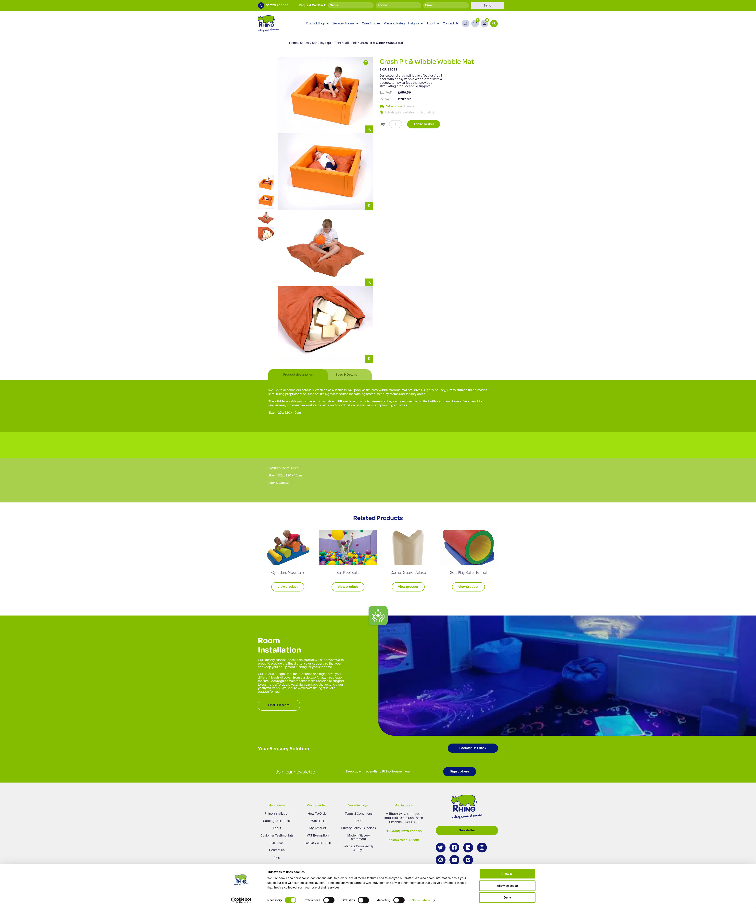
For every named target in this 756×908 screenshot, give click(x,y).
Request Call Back (472, 748)
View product (287, 587)
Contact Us (450, 23)
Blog (276, 857)
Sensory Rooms (343, 23)
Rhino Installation (276, 813)
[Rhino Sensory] (268, 23)
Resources (277, 843)
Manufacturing (394, 23)
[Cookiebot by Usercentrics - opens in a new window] (241, 900)
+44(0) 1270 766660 (406, 831)
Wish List (317, 821)
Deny (507, 897)
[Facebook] (454, 847)
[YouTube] (454, 860)
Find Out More (279, 705)
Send (487, 5)
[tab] (298, 374)
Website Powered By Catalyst (358, 848)
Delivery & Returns (318, 843)
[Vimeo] (468, 860)
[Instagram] (482, 847)
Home (293, 43)
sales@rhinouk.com (404, 840)
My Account (317, 828)
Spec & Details (346, 374)
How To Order (318, 813)
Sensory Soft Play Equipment (320, 43)
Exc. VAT (386, 92)
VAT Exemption (318, 835)
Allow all (507, 873)
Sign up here (459, 771)
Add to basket (423, 124)
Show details (421, 900)
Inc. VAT (385, 99)
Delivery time (394, 106)
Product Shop (315, 23)
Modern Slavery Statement (358, 837)
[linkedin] (468, 847)
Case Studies (371, 23)
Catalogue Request (277, 821)
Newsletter (467, 830)
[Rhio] (466, 808)
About (431, 23)
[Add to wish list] (365, 62)
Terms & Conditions (358, 813)
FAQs (358, 821)
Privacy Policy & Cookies (358, 828)
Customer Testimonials (276, 835)
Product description (298, 374)
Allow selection (507, 885)
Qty (382, 124)
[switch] (328, 900)
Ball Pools (350, 43)
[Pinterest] (441, 860)
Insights (413, 23)
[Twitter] (441, 847)
